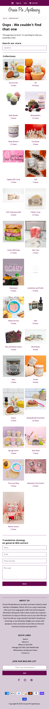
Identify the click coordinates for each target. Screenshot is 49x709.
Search (25, 639)
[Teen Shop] (35, 437)
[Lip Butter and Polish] (35, 269)
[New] (13, 366)
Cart (34, 3)
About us (25, 642)
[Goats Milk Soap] (13, 231)
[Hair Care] (35, 234)
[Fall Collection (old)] (13, 195)
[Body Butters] (13, 131)
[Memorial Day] (13, 307)
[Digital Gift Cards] (13, 156)
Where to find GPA (25, 645)
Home (5, 18)
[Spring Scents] (13, 437)
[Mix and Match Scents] (13, 336)
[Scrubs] (35, 366)
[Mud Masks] (35, 336)
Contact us (25, 653)
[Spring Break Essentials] (35, 399)
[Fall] (35, 163)
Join (25, 3)
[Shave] (13, 401)
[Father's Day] (35, 199)
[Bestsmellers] (35, 102)
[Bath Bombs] (13, 98)
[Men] (35, 304)
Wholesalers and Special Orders (25, 650)
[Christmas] (35, 131)
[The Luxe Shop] (13, 470)
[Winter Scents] (13, 508)
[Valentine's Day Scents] (35, 466)
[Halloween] (13, 272)
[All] (35, 69)
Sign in (18, 3)
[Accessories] (13, 69)
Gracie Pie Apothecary (31, 704)
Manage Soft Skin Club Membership (25, 647)
